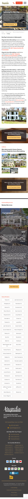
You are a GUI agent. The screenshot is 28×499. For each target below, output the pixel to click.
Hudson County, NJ (9, 450)
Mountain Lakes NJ (19, 361)
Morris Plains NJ (7, 392)
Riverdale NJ (7, 318)
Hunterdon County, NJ (19, 452)
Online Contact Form (15, 436)
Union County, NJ (19, 450)
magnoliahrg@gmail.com (14, 427)
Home (3, 32)
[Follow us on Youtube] (20, 461)
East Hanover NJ (18, 375)
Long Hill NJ (18, 322)
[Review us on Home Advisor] (15, 469)
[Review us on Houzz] (19, 469)
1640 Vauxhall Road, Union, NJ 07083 (14, 422)
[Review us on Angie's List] (6, 469)
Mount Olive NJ (7, 311)
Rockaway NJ (7, 375)
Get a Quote (19, 2)
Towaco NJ (7, 299)
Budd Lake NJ (19, 368)
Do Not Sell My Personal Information (14, 490)
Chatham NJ (7, 379)
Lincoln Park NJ (7, 372)
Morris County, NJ (9, 447)
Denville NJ (18, 383)
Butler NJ (7, 340)
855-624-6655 (20, 100)
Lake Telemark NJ (7, 326)
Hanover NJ (7, 307)
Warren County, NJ (19, 449)
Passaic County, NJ (9, 449)
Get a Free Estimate (15, 434)
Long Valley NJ (18, 314)
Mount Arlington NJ (18, 329)
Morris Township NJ (19, 357)
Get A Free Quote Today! (14, 137)
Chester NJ (18, 318)
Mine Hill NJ (18, 344)
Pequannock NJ (7, 314)
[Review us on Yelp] (22, 469)
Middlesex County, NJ (19, 447)
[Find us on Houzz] (14, 477)
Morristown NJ (19, 303)
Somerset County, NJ (8, 454)
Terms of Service (14, 495)
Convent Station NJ (7, 329)
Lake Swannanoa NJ (18, 299)
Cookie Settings (14, 487)
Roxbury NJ (7, 333)
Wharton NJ (18, 392)
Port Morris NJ (19, 379)
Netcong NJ (18, 333)
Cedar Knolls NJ (18, 326)
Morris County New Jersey (18, 32)
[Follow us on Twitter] (11, 461)
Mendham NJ (18, 364)
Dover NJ (7, 368)
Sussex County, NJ (19, 445)
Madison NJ (7, 357)
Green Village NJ (7, 395)
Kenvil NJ (7, 337)
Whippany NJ (18, 349)
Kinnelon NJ (7, 383)
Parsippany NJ (7, 303)
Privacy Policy (14, 492)
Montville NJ (18, 337)
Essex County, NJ (8, 445)
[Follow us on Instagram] (17, 461)
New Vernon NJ (18, 311)
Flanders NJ (7, 322)
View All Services (14, 286)
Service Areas (8, 32)
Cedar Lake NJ (7, 364)
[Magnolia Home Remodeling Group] (5, 3)
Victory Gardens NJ (7, 353)
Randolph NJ (18, 372)
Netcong (3, 33)
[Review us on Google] (12, 469)
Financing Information (15, 438)
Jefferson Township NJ (7, 387)
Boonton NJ (7, 361)
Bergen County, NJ (9, 452)
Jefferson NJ (18, 387)
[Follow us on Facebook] (7, 461)
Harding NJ (18, 340)
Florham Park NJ (7, 349)
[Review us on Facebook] (9, 469)
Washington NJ (18, 353)
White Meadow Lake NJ (7, 345)
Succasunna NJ (18, 307)
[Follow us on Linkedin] (14, 461)
